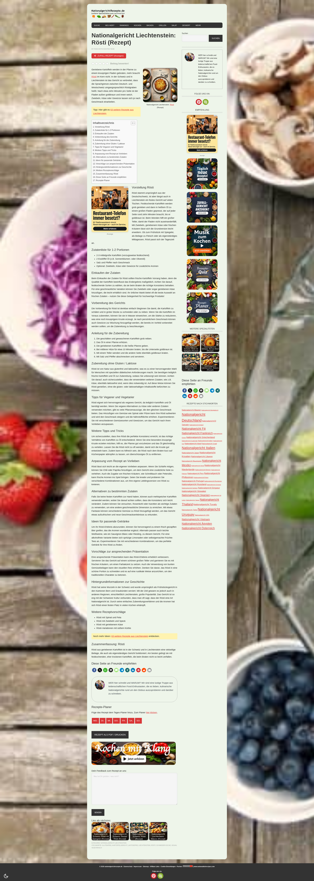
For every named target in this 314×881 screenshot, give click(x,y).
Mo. (95, 720)
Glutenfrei (106, 845)
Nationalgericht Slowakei (194, 491)
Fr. (124, 720)
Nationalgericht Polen (201, 477)
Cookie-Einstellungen (168, 866)
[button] (94, 670)
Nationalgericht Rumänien (213, 481)
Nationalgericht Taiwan (192, 500)
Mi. (109, 720)
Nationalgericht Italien (198, 448)
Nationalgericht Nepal (197, 465)
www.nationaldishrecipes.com (204, 866)
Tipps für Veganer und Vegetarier (109, 147)
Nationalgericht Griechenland (200, 437)
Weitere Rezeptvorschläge (107, 170)
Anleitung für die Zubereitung (107, 140)
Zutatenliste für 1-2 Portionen (107, 130)
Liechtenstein (144, 845)
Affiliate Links (154, 866)
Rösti (172, 105)
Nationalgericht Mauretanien (192, 461)
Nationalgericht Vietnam (196, 519)
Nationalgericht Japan (190, 453)
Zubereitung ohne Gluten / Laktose (110, 143)
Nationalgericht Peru (195, 473)
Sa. (131, 720)
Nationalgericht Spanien (196, 495)
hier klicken (151, 712)
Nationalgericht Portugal (193, 481)
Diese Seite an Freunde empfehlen (111, 177)
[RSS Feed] (206, 102)
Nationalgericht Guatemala (189, 441)
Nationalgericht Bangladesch (209, 410)
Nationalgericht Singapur (209, 488)
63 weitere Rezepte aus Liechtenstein (129, 636)
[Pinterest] (199, 102)
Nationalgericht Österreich (198, 528)
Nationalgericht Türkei (189, 510)
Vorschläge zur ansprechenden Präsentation (115, 164)
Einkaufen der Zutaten (104, 133)
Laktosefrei (133, 845)
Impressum (138, 866)
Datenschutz (128, 866)
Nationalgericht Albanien (191, 410)
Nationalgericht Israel (209, 444)
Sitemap (146, 866)
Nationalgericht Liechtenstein (113, 843)
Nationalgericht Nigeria (203, 470)
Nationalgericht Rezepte (108, 13)
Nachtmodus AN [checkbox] (6, 876)
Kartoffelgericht (119, 845)
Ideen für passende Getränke (108, 160)
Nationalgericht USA (202, 515)
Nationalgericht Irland (193, 444)
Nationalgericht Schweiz (214, 484)
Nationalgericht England (196, 425)
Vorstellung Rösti (102, 127)
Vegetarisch (97, 848)
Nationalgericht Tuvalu (205, 504)
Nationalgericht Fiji (194, 428)
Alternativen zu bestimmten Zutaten (111, 157)
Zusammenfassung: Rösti (107, 174)
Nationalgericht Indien (205, 441)
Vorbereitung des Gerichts (106, 137)
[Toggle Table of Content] (132, 123)
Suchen (185, 33)
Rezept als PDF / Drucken (110, 734)
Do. (116, 720)
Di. (102, 720)
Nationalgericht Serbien (190, 488)
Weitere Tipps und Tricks (105, 150)
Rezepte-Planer (103, 180)
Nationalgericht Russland (194, 484)
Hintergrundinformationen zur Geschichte (114, 167)
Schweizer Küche (163, 845)
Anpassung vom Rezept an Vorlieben (111, 154)
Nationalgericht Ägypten (197, 523)
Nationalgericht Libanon (202, 456)
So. (138, 720)
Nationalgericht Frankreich (197, 433)
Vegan (174, 845)
